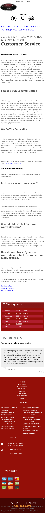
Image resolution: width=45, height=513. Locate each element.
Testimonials (11, 338)
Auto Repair (22, 384)
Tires (39, 426)
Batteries (4, 417)
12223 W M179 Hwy (30, 36)
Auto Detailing (21, 387)
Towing (25, 428)
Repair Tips (21, 389)
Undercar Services (29, 433)
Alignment (5, 410)
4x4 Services (5, 408)
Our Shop (6, 29)
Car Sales (22, 391)
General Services (28, 417)
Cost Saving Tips (6, 286)
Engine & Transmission (31, 408)
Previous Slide (38, 371)
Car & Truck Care (7, 419)
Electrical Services (7, 426)
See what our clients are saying (16, 343)
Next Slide (42, 371)
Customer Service (24, 29)
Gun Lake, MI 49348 (12, 39)
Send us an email (15, 454)
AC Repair (14, 408)
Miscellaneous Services (31, 424)
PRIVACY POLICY (22, 396)
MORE (22, 398)
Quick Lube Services (7, 288)
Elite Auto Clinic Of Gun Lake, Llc (19, 26)
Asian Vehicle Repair (7, 412)
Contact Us (22, 393)
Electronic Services (7, 428)
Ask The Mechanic (7, 290)
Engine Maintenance (30, 410)
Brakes (12, 417)
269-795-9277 (9, 36)
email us (18, 164)
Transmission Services (30, 431)
